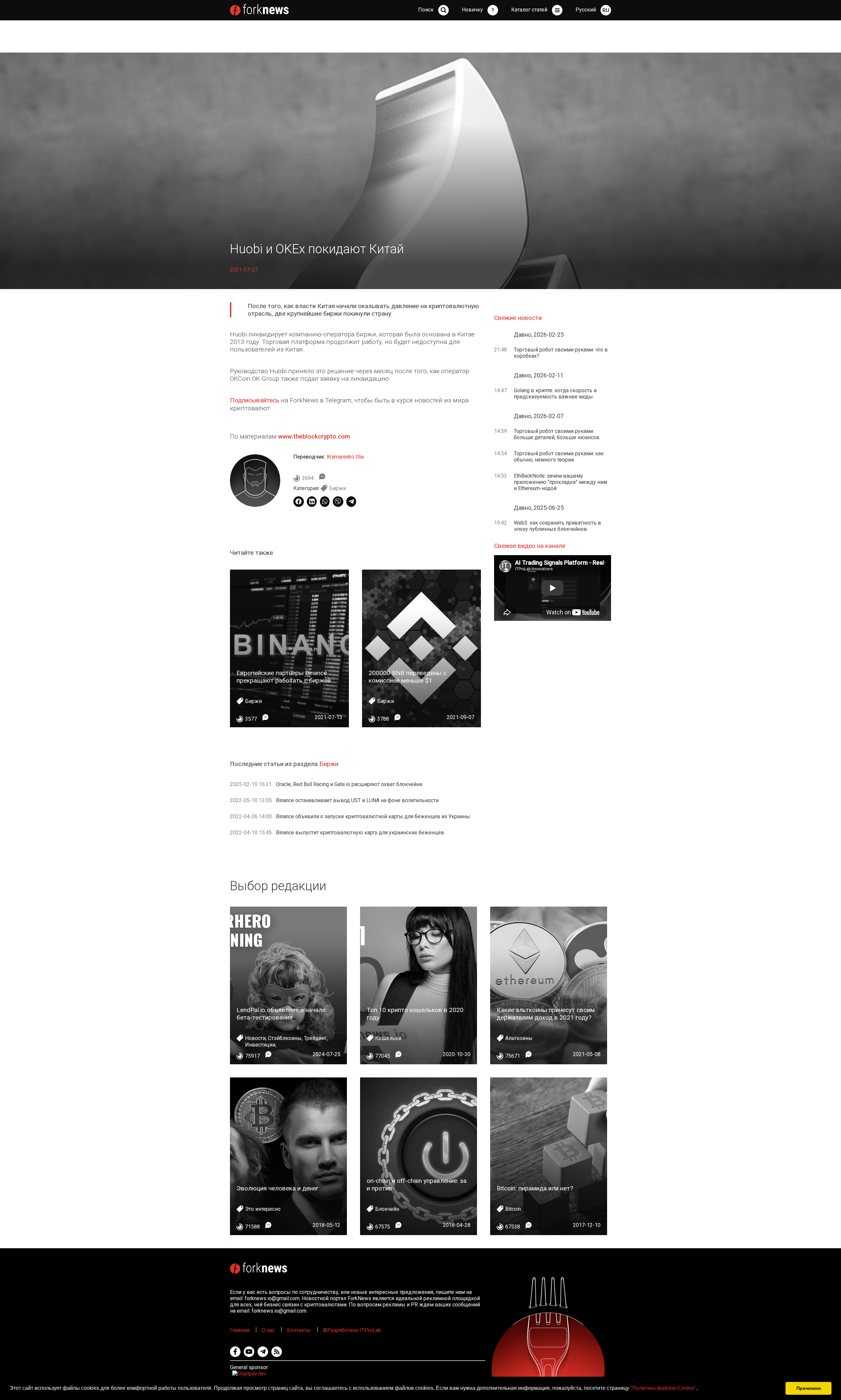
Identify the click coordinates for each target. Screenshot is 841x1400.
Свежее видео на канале (529, 546)
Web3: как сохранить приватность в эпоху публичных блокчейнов (557, 526)
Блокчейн (387, 1209)
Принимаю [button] (808, 1388)
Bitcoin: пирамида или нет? (535, 1188)
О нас (268, 1330)
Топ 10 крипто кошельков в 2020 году (415, 1013)
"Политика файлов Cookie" (663, 1388)
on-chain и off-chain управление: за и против (416, 1184)
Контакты (299, 1330)
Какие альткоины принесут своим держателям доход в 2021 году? (546, 1013)
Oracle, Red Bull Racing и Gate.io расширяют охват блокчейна (349, 784)
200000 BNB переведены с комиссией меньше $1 (407, 676)
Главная (239, 1330)
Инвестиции (260, 1045)
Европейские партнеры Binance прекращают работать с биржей (284, 676)
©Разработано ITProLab (352, 1330)
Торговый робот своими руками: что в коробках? (561, 353)
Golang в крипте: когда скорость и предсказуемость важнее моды (555, 393)
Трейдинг (315, 1038)
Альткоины (519, 1038)
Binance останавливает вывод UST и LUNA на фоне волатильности (357, 800)
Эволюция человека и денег (278, 1188)
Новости (255, 1038)
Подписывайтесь (254, 400)
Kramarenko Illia (345, 457)
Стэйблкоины (285, 1038)
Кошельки (388, 1038)
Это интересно (263, 1209)
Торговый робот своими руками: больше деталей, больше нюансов (557, 434)
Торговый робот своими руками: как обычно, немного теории (559, 456)
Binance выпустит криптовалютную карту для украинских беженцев (360, 832)
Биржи (337, 488)
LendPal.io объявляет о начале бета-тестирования (281, 1013)
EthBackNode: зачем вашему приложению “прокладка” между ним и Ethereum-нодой (560, 482)
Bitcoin (513, 1209)
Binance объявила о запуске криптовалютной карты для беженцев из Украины (373, 816)
